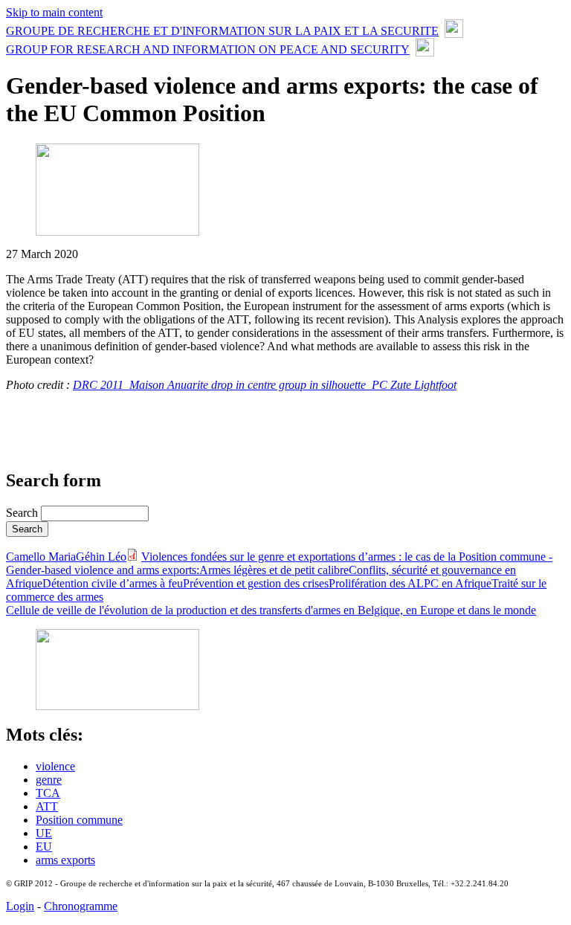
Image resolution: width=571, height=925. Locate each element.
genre (49, 779)
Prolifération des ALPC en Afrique (410, 583)
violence (55, 766)
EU (44, 846)
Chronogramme (80, 906)
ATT (47, 806)
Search (23, 512)
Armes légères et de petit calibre (274, 570)
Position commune (79, 819)
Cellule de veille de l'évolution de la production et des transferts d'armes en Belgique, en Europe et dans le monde (271, 610)
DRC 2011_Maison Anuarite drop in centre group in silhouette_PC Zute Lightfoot (265, 384)
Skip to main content (54, 12)
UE (44, 833)
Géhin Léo (101, 556)
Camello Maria (41, 556)
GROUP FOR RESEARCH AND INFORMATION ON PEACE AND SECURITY (208, 49)
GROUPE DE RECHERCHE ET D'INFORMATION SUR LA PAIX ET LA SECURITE (222, 31)
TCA (48, 793)
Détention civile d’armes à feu (112, 583)
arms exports (65, 860)
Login (20, 906)
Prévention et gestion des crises (256, 583)
